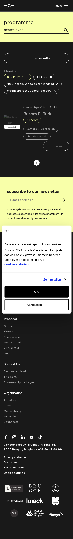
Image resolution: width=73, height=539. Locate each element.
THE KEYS (10, 376)
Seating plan (12, 336)
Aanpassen (34, 304)
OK (36, 291)
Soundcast (11, 421)
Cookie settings (14, 472)
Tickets (8, 331)
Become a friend (15, 371)
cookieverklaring (16, 264)
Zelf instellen (52, 279)
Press (7, 405)
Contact (9, 326)
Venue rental (12, 342)
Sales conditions (15, 467)
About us (10, 400)
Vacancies (10, 416)
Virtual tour (11, 347)
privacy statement (49, 213)
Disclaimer (11, 462)
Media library (12, 411)
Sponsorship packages (19, 382)
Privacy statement (16, 457)
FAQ (6, 353)
